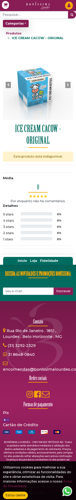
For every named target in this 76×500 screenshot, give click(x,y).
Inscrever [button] (63, 291)
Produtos (13, 33)
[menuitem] (22, 261)
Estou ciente (15, 495)
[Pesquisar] (72, 15)
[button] (8, 85)
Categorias (14, 23)
